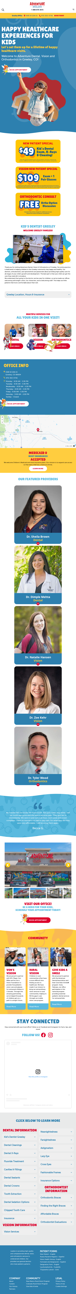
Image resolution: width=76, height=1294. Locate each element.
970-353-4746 (47, 16)
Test (33, 1105)
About (11, 1281)
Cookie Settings (61, 1286)
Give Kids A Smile (32, 1286)
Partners (12, 1289)
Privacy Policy (60, 1281)
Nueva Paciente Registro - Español (52, 1257)
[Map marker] (38, 430)
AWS (67, 446)
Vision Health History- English (50, 1259)
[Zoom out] (2, 419)
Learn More (14, 346)
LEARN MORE (38, 468)
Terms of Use (60, 1284)
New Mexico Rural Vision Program (38, 1281)
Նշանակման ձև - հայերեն (50, 1267)
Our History (13, 1286)
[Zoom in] (2, 417)
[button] (8, 865)
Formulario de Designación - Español (53, 1262)
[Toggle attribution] (74, 446)
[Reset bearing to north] (2, 422)
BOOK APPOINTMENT (18, 70)
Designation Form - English (49, 1264)
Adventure (26, 1105)
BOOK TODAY (59, 16)
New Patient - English (47, 1254)
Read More (11, 1006)
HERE (70, 446)
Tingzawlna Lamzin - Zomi (49, 1270)
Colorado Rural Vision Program (37, 1284)
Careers (12, 1284)
